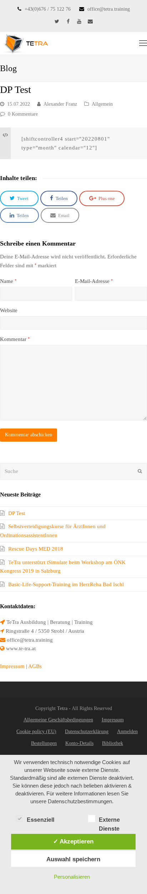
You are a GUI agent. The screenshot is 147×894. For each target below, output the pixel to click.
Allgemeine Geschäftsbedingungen (58, 719)
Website (8, 310)
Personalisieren (72, 877)
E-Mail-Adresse (94, 281)
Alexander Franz (60, 104)
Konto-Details (79, 743)
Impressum (12, 666)
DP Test (16, 513)
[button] (19, 198)
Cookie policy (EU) (36, 731)
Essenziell (40, 820)
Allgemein (102, 104)
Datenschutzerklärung (86, 731)
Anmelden (127, 731)
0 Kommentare (23, 114)
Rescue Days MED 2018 (35, 549)
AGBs (35, 666)
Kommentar (15, 339)
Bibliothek (112, 743)
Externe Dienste (109, 820)
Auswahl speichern (73, 859)
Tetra (62, 708)
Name (8, 281)
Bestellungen (44, 743)
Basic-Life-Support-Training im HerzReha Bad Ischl (66, 584)
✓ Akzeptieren (73, 841)
